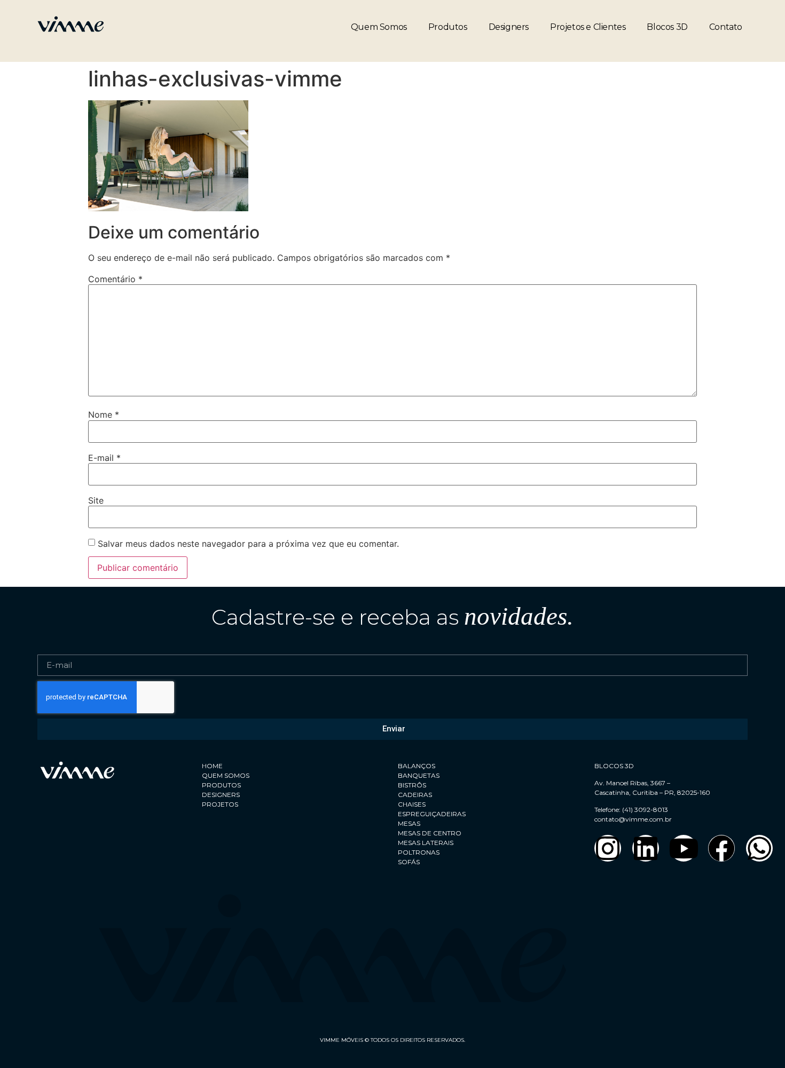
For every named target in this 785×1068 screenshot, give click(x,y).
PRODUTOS (221, 785)
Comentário (115, 279)
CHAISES (412, 804)
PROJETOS (220, 804)
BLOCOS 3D (614, 766)
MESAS (409, 823)
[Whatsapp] (759, 848)
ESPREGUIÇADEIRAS (432, 814)
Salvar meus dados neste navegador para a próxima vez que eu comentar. (248, 543)
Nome (103, 414)
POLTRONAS (418, 852)
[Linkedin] (645, 848)
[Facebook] (721, 848)
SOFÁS (409, 862)
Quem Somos (379, 27)
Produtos (447, 27)
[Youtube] (683, 848)
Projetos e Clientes (587, 27)
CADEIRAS (415, 795)
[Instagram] (607, 848)
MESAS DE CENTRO (429, 833)
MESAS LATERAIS (425, 843)
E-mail (104, 457)
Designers (509, 27)
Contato (725, 27)
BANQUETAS (418, 775)
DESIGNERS (221, 795)
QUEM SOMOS (225, 775)
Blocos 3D (667, 27)
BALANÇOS (416, 766)
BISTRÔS (412, 785)
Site (96, 500)
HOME (212, 766)
